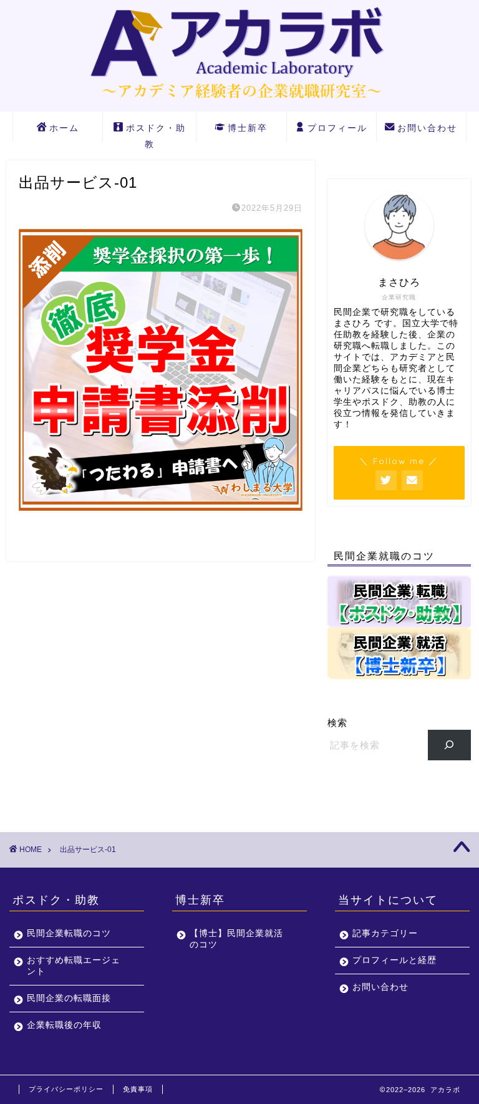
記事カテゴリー (385, 933)
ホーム (64, 127)
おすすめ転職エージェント (73, 966)
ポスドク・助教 (156, 132)
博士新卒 (248, 127)
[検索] (449, 745)
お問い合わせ (427, 127)
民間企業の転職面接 (69, 998)
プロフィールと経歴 (394, 960)
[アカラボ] (239, 102)
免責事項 (138, 1089)
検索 (337, 722)
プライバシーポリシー (66, 1089)
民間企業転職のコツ (69, 933)
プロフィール (337, 127)
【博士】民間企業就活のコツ (236, 939)
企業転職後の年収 (64, 1025)
